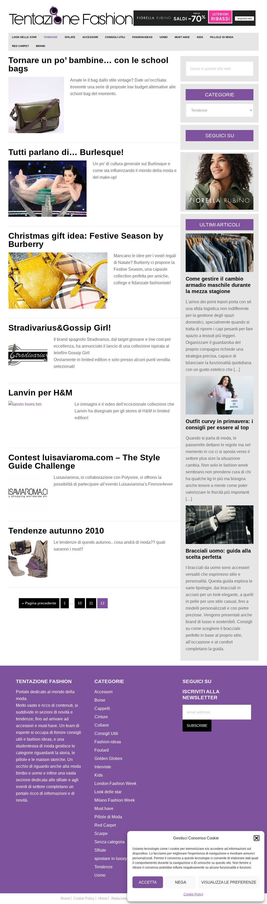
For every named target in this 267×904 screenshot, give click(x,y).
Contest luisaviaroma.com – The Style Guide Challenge (84, 461)
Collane (101, 725)
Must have (103, 808)
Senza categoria (109, 842)
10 (80, 603)
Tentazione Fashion (71, 17)
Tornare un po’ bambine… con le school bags (88, 64)
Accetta (148, 882)
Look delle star (108, 792)
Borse (99, 700)
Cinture (101, 717)
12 (102, 603)
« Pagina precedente (39, 603)
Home (102, 898)
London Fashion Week (115, 783)
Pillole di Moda (108, 817)
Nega (180, 882)
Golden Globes (108, 758)
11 (91, 603)
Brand (65, 898)
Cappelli (102, 708)
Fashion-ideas (107, 742)
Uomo (100, 875)
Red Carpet (105, 825)
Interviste (102, 767)
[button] (256, 838)
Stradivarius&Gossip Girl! (59, 327)
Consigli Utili (106, 733)
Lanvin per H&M (40, 392)
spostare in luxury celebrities (120, 858)
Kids (98, 775)
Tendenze (103, 867)
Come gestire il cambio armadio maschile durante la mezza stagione (218, 285)
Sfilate (100, 850)
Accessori (103, 692)
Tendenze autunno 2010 (56, 530)
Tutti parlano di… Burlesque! (66, 152)
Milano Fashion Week (114, 800)
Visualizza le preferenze (228, 882)
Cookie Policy (193, 894)
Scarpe (101, 833)
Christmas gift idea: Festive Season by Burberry (85, 240)
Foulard (101, 750)
